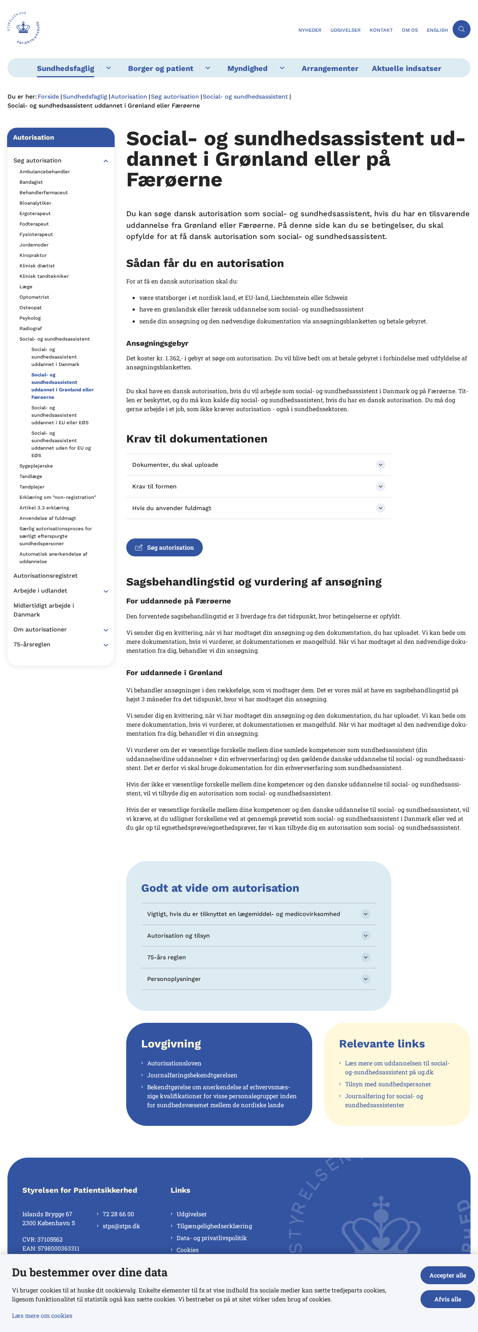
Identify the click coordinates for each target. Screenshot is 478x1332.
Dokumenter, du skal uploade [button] (175, 464)
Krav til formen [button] (154, 486)
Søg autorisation (170, 547)
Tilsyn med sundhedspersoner (388, 1084)
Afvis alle (447, 1299)
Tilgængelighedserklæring (214, 1226)
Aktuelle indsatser (406, 68)
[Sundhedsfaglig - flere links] (107, 68)
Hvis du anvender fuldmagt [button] (171, 508)
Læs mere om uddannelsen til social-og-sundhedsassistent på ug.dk (397, 1067)
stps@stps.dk (121, 1226)
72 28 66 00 (118, 1214)
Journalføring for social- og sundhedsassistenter (384, 1100)
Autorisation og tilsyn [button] (178, 935)
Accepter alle (447, 1275)
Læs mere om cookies (42, 1315)
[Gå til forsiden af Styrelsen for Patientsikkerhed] (150, 29)
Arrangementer (330, 68)
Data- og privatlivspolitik (212, 1238)
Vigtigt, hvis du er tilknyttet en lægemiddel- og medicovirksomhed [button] (243, 914)
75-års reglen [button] (166, 957)
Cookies (188, 1250)
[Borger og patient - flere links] (206, 68)
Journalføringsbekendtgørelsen (192, 1075)
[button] (104, 161)
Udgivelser (192, 1214)
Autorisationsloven (174, 1063)
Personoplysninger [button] (174, 978)
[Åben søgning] (462, 29)
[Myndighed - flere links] (281, 68)
